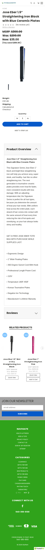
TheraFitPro (22, 490)
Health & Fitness (22, 433)
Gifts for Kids (22, 474)
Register (26, 446)
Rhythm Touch (22, 486)
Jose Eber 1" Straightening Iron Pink (33, 361)
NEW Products (22, 471)
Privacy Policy (22, 439)
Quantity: (22, 114)
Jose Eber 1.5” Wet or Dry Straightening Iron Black (12, 363)
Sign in (18, 446)
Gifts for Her (22, 465)
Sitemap (22, 449)
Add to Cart (33, 379)
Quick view (12, 378)
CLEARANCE (22, 462)
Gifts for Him (23, 468)
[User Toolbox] (34, 3)
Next (42, 348)
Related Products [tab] (20, 327)
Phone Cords (22, 477)
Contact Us (22, 443)
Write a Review (8, 27)
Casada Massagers (22, 483)
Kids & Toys (22, 436)
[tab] (22, 149)
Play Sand (22, 480)
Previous (2, 348)
